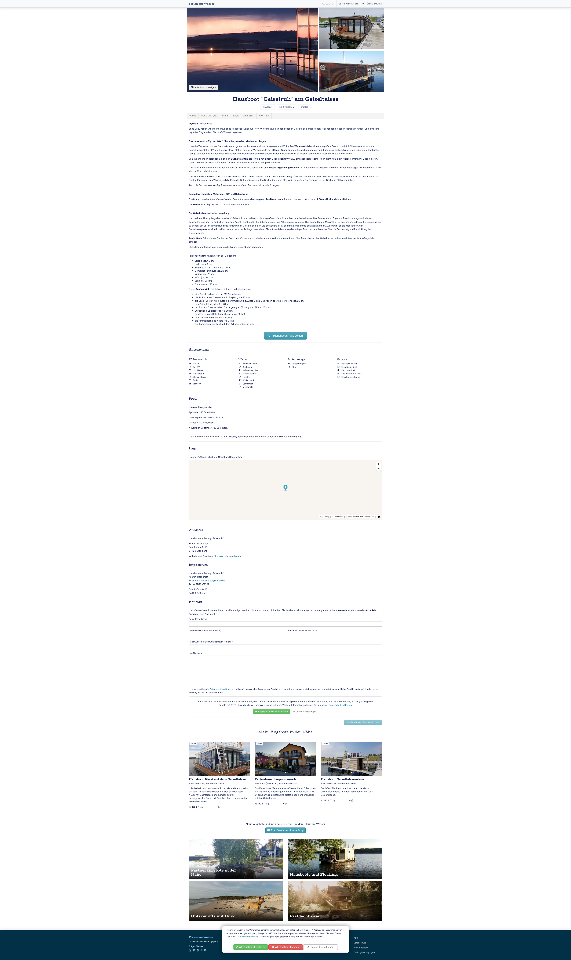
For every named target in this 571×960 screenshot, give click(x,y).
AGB (356, 938)
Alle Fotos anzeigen (205, 87)
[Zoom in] (378, 464)
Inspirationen (350, 3)
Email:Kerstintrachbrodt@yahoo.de (207, 580)
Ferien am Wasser (201, 4)
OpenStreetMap (370, 516)
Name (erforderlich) (198, 619)
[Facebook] (194, 951)
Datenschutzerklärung (247, 936)
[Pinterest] (197, 951)
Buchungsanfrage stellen (287, 335)
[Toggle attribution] (379, 516)
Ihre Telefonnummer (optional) (302, 630)
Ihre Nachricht (196, 653)
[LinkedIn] (205, 951)
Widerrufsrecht (361, 947)
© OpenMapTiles (348, 516)
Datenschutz (360, 942)
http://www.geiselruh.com (227, 556)
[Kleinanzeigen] (201, 951)
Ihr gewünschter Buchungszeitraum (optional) (211, 641)
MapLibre (324, 516)
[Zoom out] (378, 468)
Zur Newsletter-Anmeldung (287, 830)
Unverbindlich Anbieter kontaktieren (363, 722)
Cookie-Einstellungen (321, 947)
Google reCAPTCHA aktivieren (272, 711)
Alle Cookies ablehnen (286, 947)
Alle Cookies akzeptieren (251, 947)
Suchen (330, 3)
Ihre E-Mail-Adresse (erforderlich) (205, 630)
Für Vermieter (374, 3)
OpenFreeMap (335, 516)
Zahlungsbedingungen (364, 952)
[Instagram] (190, 951)
